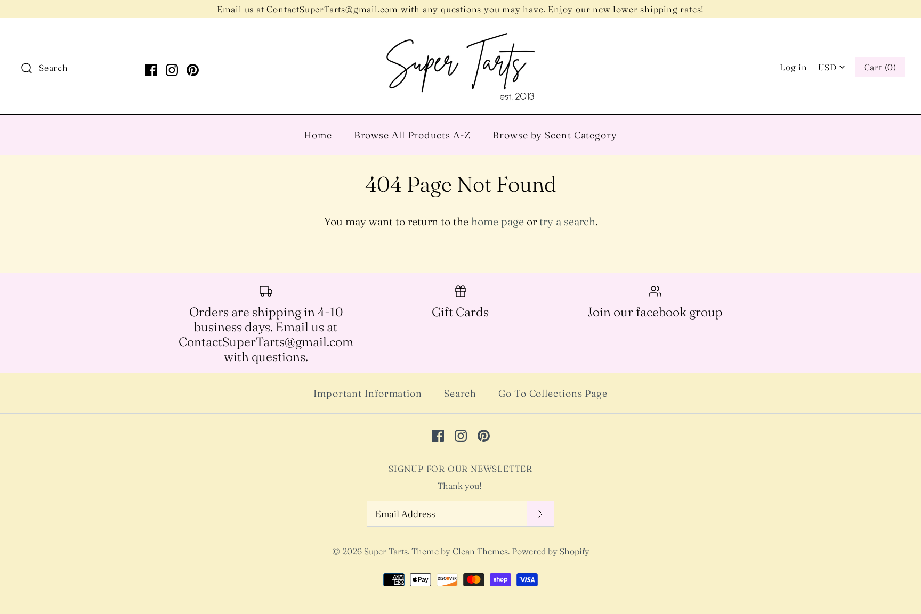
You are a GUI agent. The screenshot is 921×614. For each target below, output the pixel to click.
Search (460, 393)
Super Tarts (386, 551)
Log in (793, 67)
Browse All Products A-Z (412, 135)
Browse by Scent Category (554, 135)
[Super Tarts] (460, 37)
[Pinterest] (193, 70)
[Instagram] (172, 70)
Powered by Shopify (550, 551)
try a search (567, 221)
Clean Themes (480, 551)
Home (318, 135)
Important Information (367, 393)
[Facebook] (151, 70)
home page (497, 221)
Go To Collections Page (553, 393)
